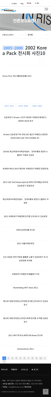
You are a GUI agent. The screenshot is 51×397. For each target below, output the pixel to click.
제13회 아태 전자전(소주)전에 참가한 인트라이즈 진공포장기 (25, 303)
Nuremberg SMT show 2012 (25, 287)
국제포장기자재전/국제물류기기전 (25, 274)
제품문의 (14, 369)
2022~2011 (9, 105)
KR (38, 3)
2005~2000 (37, 105)
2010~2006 (23, 105)
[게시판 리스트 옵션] (46, 61)
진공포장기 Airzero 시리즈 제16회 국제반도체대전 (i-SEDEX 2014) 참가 (25, 119)
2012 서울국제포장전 (25, 243)
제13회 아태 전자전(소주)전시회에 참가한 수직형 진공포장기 (25, 320)
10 (40, 358)
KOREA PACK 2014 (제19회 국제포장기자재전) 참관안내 (25, 168)
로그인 (35, 369)
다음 (45, 358)
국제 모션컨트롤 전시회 (25, 229)
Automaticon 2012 (25, 348)
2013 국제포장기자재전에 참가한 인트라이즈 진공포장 (25, 216)
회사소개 (4, 369)
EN (30, 3)
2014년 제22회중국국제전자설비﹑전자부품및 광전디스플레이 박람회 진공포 (25, 153)
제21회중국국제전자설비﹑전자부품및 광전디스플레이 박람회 (26, 201)
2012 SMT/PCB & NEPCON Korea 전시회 (25, 335)
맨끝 (4, 362)
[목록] (41, 61)
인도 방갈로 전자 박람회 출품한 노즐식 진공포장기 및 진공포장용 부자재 (25, 258)
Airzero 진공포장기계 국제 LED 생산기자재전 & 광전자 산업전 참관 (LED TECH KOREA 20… (25, 136)
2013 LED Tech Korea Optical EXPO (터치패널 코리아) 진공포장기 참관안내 (25, 184)
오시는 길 (24, 369)
